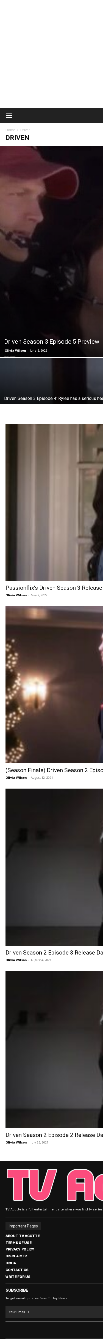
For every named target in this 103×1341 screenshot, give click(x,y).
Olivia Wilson (15, 350)
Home (10, 130)
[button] (9, 115)
